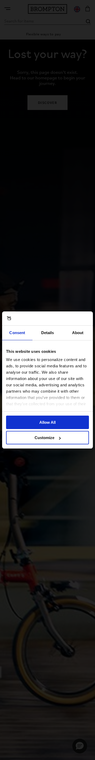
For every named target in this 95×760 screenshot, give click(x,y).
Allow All (47, 422)
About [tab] (78, 332)
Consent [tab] (17, 332)
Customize (44, 437)
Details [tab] (47, 332)
